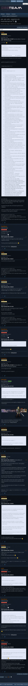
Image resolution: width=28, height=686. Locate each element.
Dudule (3, 455)
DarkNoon (4, 226)
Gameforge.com (19, 127)
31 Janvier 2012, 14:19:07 (8, 39)
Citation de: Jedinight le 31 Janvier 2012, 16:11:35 (12, 437)
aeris (2, 568)
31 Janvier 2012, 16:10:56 (8, 365)
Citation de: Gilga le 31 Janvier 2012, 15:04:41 (12, 342)
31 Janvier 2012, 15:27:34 (8, 339)
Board (13, 55)
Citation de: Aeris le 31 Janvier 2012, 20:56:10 (12, 612)
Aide (15, 684)
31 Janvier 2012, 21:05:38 (8, 647)
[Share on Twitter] (5, 222)
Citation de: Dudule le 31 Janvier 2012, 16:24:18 (12, 506)
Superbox (4, 280)
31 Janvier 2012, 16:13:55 (8, 434)
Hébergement (14, 246)
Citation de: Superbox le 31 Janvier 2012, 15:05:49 (13, 388)
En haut (2, 677)
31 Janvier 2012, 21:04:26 (8, 609)
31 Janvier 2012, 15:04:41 (8, 258)
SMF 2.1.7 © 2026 (3, 684)
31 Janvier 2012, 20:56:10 (8, 575)
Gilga (2, 32)
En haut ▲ (26, 684)
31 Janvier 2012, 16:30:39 (8, 503)
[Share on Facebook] (2, 222)
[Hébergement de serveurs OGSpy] (8, 234)
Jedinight (3, 379)
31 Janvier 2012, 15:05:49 (8, 286)
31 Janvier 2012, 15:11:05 (8, 306)
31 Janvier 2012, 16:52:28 (8, 550)
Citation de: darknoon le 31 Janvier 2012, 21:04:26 (13, 649)
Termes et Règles (20, 684)
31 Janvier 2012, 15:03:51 (8, 236)
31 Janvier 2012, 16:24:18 (8, 460)
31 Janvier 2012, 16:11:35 (8, 386)
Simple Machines (10, 684)
